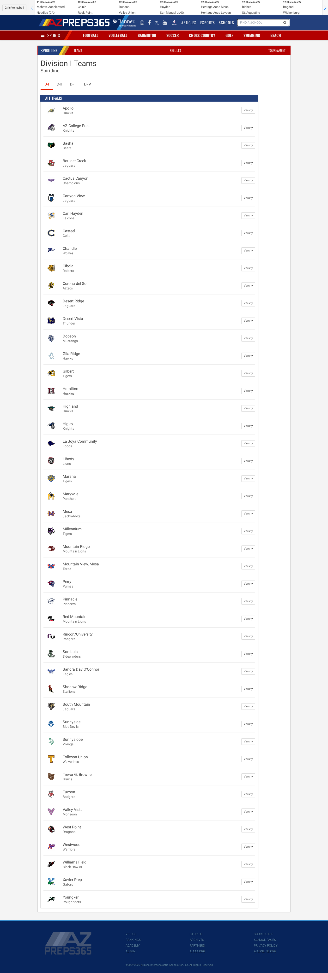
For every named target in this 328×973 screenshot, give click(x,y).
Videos (131, 934)
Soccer (172, 35)
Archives (197, 940)
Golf (229, 35)
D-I (46, 84)
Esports (207, 22)
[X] (157, 22)
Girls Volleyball (14, 7)
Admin (130, 951)
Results (175, 50)
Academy (133, 945)
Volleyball (118, 35)
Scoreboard (263, 934)
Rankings (133, 940)
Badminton (147, 35)
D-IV (87, 84)
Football (90, 35)
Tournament (276, 50)
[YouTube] (165, 22)
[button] (325, 7)
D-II (59, 84)
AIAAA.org (197, 951)
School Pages (265, 940)
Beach (275, 35)
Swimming (251, 35)
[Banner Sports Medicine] (124, 22)
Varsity (248, 110)
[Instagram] (142, 22)
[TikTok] (174, 22)
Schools (226, 22)
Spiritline (49, 50)
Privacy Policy (266, 945)
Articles (188, 22)
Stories (196, 934)
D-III (73, 84)
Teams (78, 50)
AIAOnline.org (265, 951)
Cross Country (202, 35)
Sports (53, 35)
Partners (197, 945)
